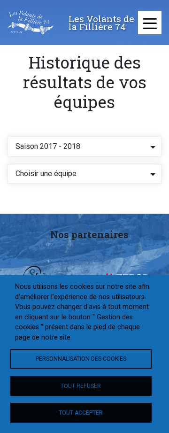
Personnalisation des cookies (81, 359)
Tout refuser (81, 386)
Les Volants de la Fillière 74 (101, 22)
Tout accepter (81, 413)
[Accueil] (31, 22)
